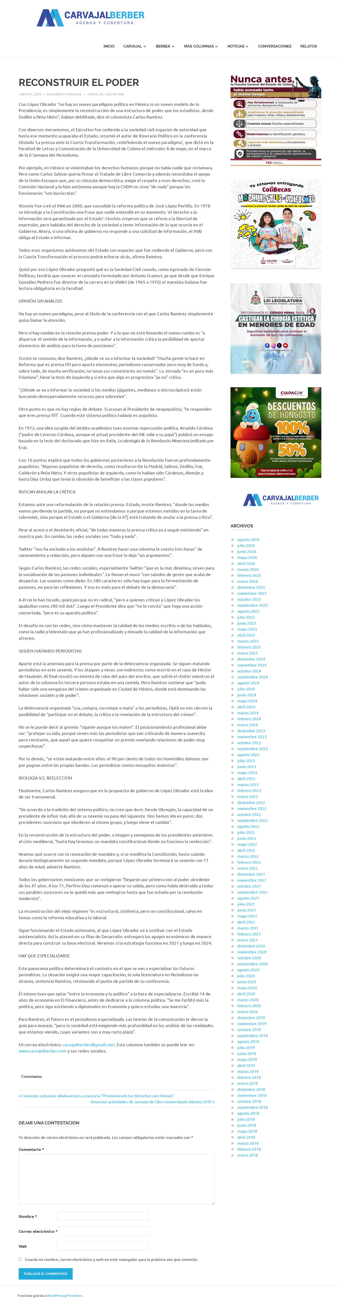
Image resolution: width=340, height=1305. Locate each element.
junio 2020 (246, 981)
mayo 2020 (247, 987)
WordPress (55, 1295)
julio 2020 (246, 975)
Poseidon (74, 1295)
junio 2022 (246, 838)
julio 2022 (246, 832)
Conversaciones (274, 46)
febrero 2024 (249, 718)
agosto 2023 (248, 754)
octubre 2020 (249, 957)
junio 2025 (246, 622)
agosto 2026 (248, 539)
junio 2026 (246, 551)
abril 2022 (246, 850)
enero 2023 (247, 796)
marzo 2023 (248, 784)
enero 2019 (247, 1083)
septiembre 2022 (252, 820)
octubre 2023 (249, 742)
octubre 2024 (249, 670)
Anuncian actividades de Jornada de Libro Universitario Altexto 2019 (151, 1101)
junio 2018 (246, 1124)
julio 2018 (246, 1118)
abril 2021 (246, 921)
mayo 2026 (247, 557)
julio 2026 (246, 545)
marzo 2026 (248, 569)
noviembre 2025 (252, 592)
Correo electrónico (38, 1231)
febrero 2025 (249, 646)
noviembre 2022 (252, 808)
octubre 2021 (249, 885)
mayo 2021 (247, 915)
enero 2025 (247, 652)
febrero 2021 (249, 933)
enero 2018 (247, 1154)
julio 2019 (246, 1047)
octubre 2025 (249, 598)
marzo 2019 (248, 1071)
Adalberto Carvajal (64, 94)
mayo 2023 (247, 772)
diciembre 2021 (251, 873)
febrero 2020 (249, 1005)
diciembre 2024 (251, 658)
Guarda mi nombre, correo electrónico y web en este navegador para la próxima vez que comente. (111, 1259)
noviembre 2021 (252, 879)
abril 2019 (246, 1065)
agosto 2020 (248, 969)
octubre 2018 (249, 1101)
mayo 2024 (247, 700)
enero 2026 (247, 581)
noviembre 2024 (252, 664)
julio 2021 (246, 903)
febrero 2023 (249, 790)
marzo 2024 (248, 712)
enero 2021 (247, 939)
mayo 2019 (247, 1059)
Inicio (109, 46)
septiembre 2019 (252, 1035)
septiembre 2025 (252, 604)
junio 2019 (246, 1053)
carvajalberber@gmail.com (88, 1044)
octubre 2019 (249, 1029)
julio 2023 (246, 760)
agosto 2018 (248, 1112)
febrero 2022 (249, 861)
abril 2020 (246, 993)
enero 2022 (247, 867)
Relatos (308, 46)
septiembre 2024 (252, 676)
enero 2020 (247, 1011)
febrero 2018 (249, 1148)
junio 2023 (246, 766)
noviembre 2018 (252, 1095)
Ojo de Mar (114, 94)
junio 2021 (246, 909)
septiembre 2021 (252, 891)
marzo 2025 (248, 640)
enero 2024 (247, 724)
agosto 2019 (248, 1041)
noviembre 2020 (252, 951)
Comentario (31, 1149)
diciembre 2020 (251, 945)
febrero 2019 (249, 1077)
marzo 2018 (248, 1142)
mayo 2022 (247, 844)
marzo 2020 (248, 999)
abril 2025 (246, 634)
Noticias (235, 46)
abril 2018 (246, 1136)
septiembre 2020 (252, 963)
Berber (163, 46)
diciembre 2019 (251, 1017)
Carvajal (132, 46)
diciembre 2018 (251, 1089)
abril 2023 (246, 778)
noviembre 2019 (252, 1023)
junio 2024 (246, 694)
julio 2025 (246, 616)
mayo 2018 (247, 1130)
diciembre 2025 (251, 587)
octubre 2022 (249, 814)
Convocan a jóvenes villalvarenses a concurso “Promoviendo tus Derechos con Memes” (97, 1095)
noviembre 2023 (252, 736)
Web (23, 1246)
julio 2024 (246, 688)
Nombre (28, 1216)
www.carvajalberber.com (42, 1050)
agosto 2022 (248, 826)
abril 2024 (246, 706)
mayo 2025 (247, 628)
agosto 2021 (248, 897)
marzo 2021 (248, 927)
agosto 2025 (248, 610)
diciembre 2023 (251, 730)
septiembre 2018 (252, 1107)
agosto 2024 (248, 682)
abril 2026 (246, 563)
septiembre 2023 (252, 748)
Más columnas (199, 46)
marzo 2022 (248, 855)
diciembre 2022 (251, 802)
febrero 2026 (249, 575)
